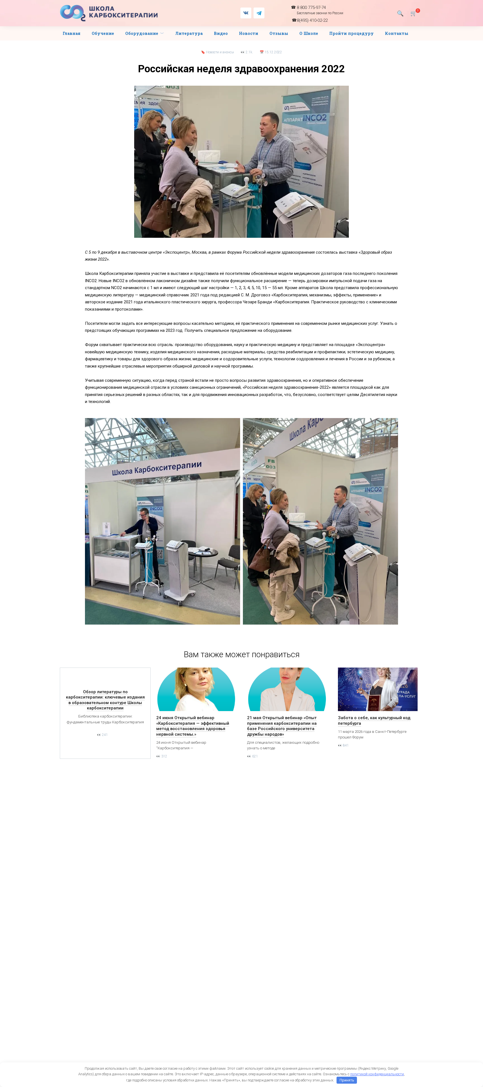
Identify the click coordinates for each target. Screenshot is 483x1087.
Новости (248, 33)
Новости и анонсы (220, 52)
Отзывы (278, 33)
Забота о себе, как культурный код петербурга (374, 720)
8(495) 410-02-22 (312, 20)
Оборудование (141, 33)
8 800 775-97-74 (320, 10)
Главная (71, 33)
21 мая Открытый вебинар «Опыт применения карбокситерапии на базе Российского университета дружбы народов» (282, 726)
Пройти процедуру (351, 33)
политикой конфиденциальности (377, 1074)
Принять (347, 1080)
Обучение (103, 33)
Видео (221, 33)
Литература (189, 33)
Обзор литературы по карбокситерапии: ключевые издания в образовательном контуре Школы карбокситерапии (105, 700)
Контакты (396, 33)
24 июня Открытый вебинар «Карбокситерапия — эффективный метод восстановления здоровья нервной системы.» (192, 726)
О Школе (308, 33)
